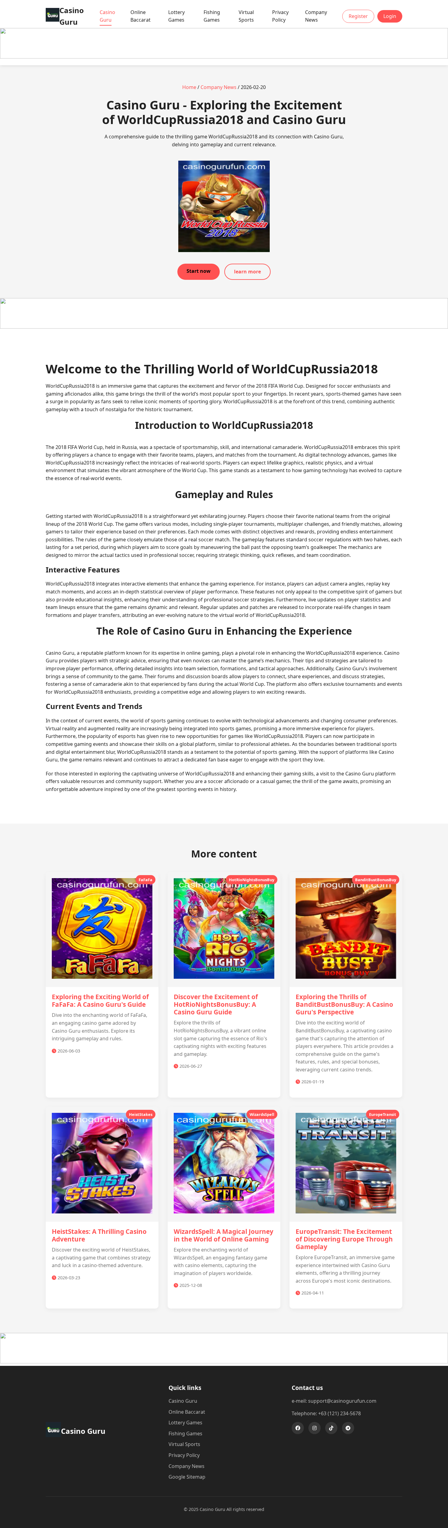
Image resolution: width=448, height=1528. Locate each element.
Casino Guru (107, 16)
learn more (247, 271)
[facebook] (298, 1428)
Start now (199, 271)
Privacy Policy (280, 16)
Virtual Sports (246, 16)
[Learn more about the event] (224, 56)
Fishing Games (212, 16)
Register (358, 16)
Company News (316, 16)
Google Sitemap (187, 1476)
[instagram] (314, 1428)
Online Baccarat (140, 16)
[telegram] (348, 1428)
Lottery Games (176, 16)
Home (189, 87)
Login (389, 16)
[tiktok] (331, 1428)
